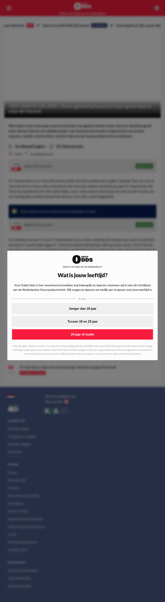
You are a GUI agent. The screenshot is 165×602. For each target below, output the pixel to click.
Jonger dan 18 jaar (82, 308)
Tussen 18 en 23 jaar (82, 321)
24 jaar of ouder (82, 334)
